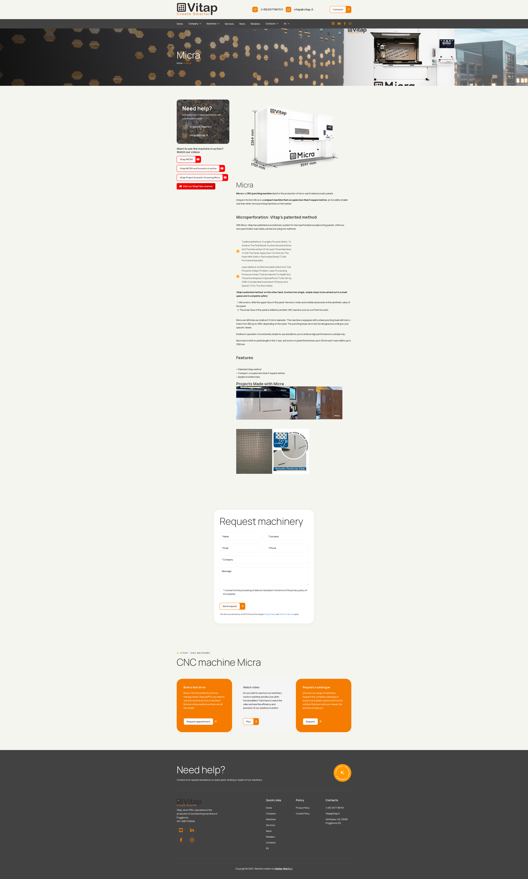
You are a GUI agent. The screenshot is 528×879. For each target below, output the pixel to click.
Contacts (271, 23)
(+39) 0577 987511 (335, 807)
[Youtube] (339, 23)
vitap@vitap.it (199, 135)
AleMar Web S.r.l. (284, 868)
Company (193, 23)
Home (180, 23)
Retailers (255, 23)
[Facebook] (345, 23)
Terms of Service (286, 614)
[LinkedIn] (333, 23)
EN (267, 848)
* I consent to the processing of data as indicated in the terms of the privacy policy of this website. (265, 592)
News (242, 23)
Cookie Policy (303, 813)
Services (229, 23)
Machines (212, 23)
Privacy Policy (269, 614)
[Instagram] (350, 23)
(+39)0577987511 (200, 127)
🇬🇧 (285, 23)
